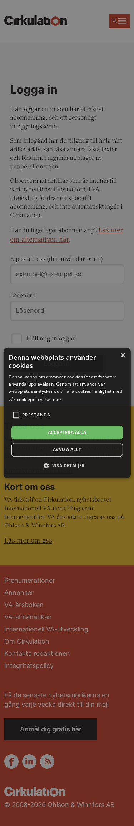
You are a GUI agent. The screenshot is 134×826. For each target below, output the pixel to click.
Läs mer (53, 399)
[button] (67, 465)
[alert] (67, 413)
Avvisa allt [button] (67, 450)
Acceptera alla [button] (67, 432)
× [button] (122, 355)
